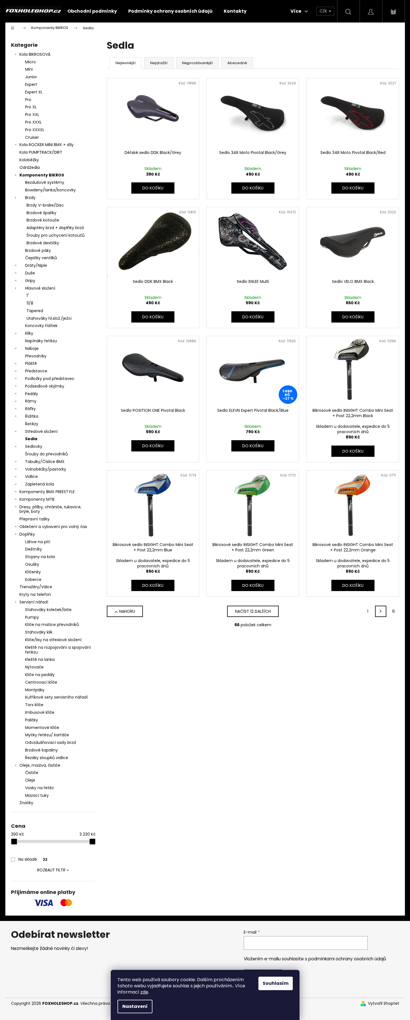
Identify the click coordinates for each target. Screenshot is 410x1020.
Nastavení (135, 1006)
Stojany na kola (40, 557)
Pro (28, 99)
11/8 (29, 303)
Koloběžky (29, 160)
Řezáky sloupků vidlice (46, 757)
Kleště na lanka (40, 659)
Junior (31, 77)
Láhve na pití (37, 542)
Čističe (31, 772)
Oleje (30, 780)
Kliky (29, 333)
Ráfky (30, 408)
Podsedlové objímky (44, 386)
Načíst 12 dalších (253, 611)
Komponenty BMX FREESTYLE (47, 492)
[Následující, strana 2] (380, 611)
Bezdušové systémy (44, 182)
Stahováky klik (38, 632)
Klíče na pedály (40, 674)
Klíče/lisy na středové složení (53, 640)
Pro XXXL (33, 122)
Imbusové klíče (39, 712)
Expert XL (34, 92)
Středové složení (41, 431)
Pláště (31, 363)
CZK (324, 11)
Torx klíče (34, 705)
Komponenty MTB (36, 499)
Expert (31, 84)
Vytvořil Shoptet (383, 1003)
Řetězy (31, 424)
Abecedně (237, 63)
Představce (36, 371)
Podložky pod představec (49, 378)
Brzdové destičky (42, 243)
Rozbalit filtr (51, 870)
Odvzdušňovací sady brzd (50, 742)
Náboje (32, 348)
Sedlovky (33, 446)
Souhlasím (276, 983)
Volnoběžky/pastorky (45, 469)
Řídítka (31, 416)
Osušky (32, 564)
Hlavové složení (40, 288)
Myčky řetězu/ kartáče (47, 735)
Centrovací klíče (41, 682)
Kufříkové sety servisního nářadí (56, 697)
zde (144, 992)
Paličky (31, 720)
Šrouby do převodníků (46, 454)
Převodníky (35, 356)
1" (27, 295)
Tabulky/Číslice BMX (45, 461)
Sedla (31, 439)
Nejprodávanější (197, 63)
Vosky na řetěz (39, 788)
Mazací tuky (37, 795)
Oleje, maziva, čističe (39, 765)
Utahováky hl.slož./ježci (49, 318)
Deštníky (33, 549)
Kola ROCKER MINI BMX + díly (46, 144)
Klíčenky (33, 572)
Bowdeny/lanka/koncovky (50, 190)
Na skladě (32, 859)
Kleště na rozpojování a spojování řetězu (58, 650)
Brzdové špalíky (41, 213)
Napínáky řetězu (41, 341)
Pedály (31, 394)
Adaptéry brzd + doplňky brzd (55, 228)
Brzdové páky (38, 250)
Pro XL (31, 107)
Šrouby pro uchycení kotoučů (55, 235)
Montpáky (35, 690)
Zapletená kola (39, 484)
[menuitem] (92, 11)
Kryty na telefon (35, 594)
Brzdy (30, 197)
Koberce (33, 579)
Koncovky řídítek (41, 325)
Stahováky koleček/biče (48, 609)
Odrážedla (29, 167)
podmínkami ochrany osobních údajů (347, 959)
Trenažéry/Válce (35, 587)
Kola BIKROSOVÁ (34, 54)
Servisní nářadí (33, 602)
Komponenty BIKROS (41, 175)
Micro (30, 62)
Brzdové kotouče (42, 220)
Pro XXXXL (34, 130)
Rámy (30, 401)
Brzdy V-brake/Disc (45, 205)
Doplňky (27, 534)
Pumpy (32, 617)
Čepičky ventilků (41, 258)
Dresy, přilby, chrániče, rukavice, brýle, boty (50, 509)
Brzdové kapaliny (41, 750)
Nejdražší (158, 63)
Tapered (34, 311)
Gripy (30, 280)
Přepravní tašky (34, 519)
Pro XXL (32, 114)
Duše (30, 273)
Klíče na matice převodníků (52, 624)
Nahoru (127, 611)
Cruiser (32, 137)
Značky (26, 803)
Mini (29, 69)
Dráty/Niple (36, 265)
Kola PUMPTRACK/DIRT (40, 152)
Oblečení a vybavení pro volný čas (53, 526)
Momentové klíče (42, 727)
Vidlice (31, 476)
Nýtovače (34, 667)
